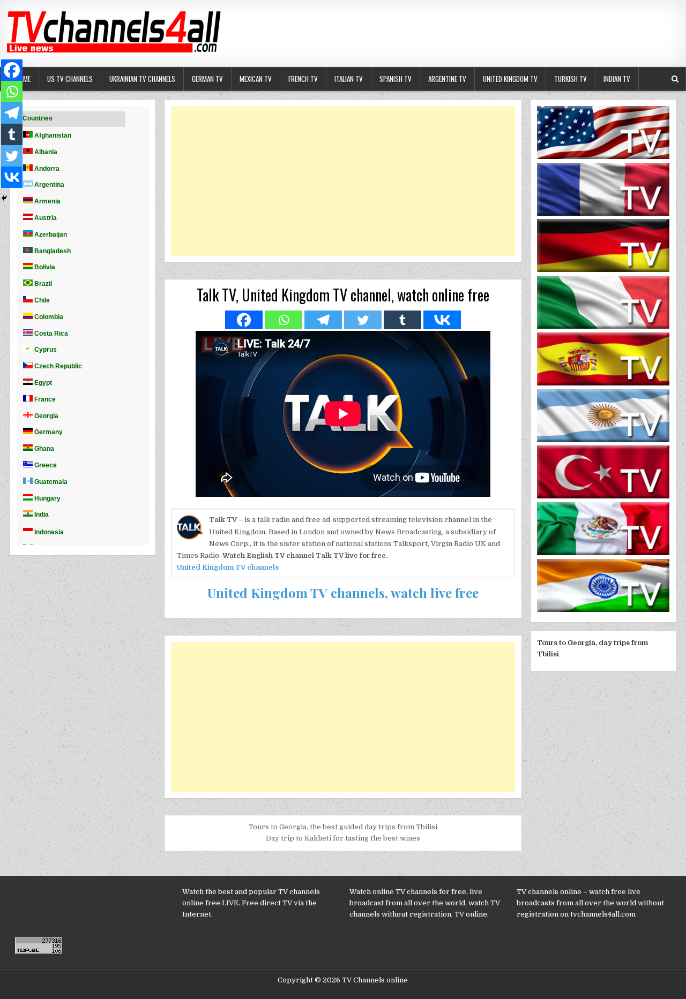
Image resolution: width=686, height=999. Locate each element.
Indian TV (616, 78)
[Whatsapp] (283, 320)
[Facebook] (244, 320)
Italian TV (348, 78)
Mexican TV (256, 78)
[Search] (675, 78)
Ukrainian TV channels (142, 78)
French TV (303, 78)
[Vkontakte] (442, 320)
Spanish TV (395, 78)
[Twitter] (363, 320)
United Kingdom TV (510, 78)
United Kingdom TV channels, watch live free (343, 592)
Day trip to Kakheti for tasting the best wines (343, 838)
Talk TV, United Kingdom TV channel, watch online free (343, 295)
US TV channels (70, 78)
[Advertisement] (342, 181)
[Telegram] (323, 320)
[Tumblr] (402, 320)
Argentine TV (447, 78)
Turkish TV (570, 78)
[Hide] (4, 198)
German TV (207, 78)
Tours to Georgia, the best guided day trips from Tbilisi (343, 827)
